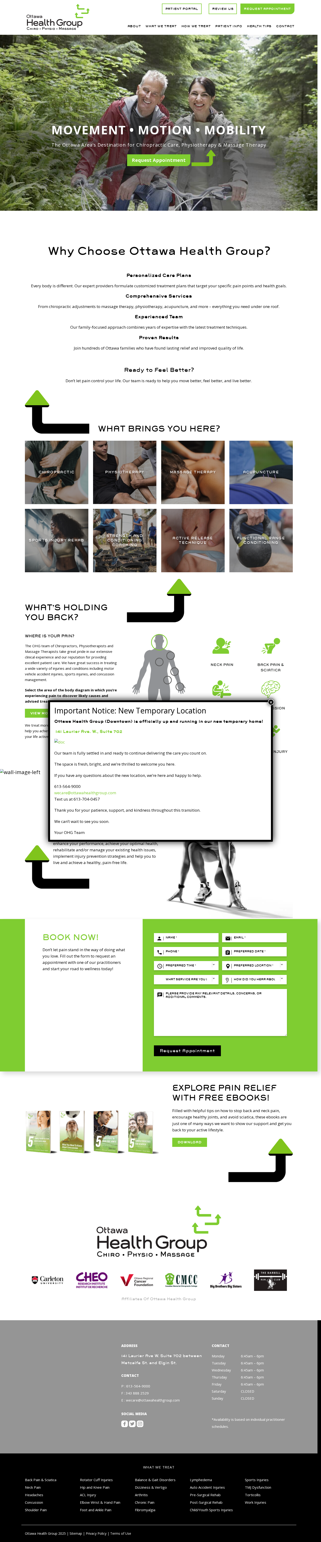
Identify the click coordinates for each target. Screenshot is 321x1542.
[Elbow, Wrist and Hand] (177, 679)
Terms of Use (120, 1533)
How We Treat (196, 26)
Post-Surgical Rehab (206, 1502)
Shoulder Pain (36, 1509)
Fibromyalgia (145, 1509)
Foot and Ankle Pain (95, 1509)
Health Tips (259, 26)
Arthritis (141, 1494)
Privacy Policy (96, 1533)
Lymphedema (201, 1479)
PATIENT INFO (228, 26)
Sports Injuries (257, 1479)
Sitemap (76, 1533)
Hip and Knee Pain (95, 1487)
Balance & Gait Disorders (155, 1479)
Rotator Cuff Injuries (96, 1479)
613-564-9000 (138, 1386)
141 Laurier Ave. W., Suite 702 (88, 731)
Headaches (34, 1494)
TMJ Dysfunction (258, 1487)
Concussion (34, 1502)
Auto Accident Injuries (207, 1487)
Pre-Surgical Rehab (205, 1494)
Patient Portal (181, 9)
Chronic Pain (144, 1502)
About (134, 26)
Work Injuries (255, 1502)
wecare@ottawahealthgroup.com (153, 1400)
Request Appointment (159, 160)
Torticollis (253, 1494)
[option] (47, 1280)
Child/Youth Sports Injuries (211, 1509)
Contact (285, 26)
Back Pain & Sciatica (40, 1479)
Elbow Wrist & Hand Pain (100, 1502)
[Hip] (167, 680)
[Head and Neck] (159, 642)
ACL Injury (88, 1494)
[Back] (159, 662)
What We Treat (160, 26)
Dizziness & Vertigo (151, 1487)
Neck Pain (33, 1487)
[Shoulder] (170, 655)
